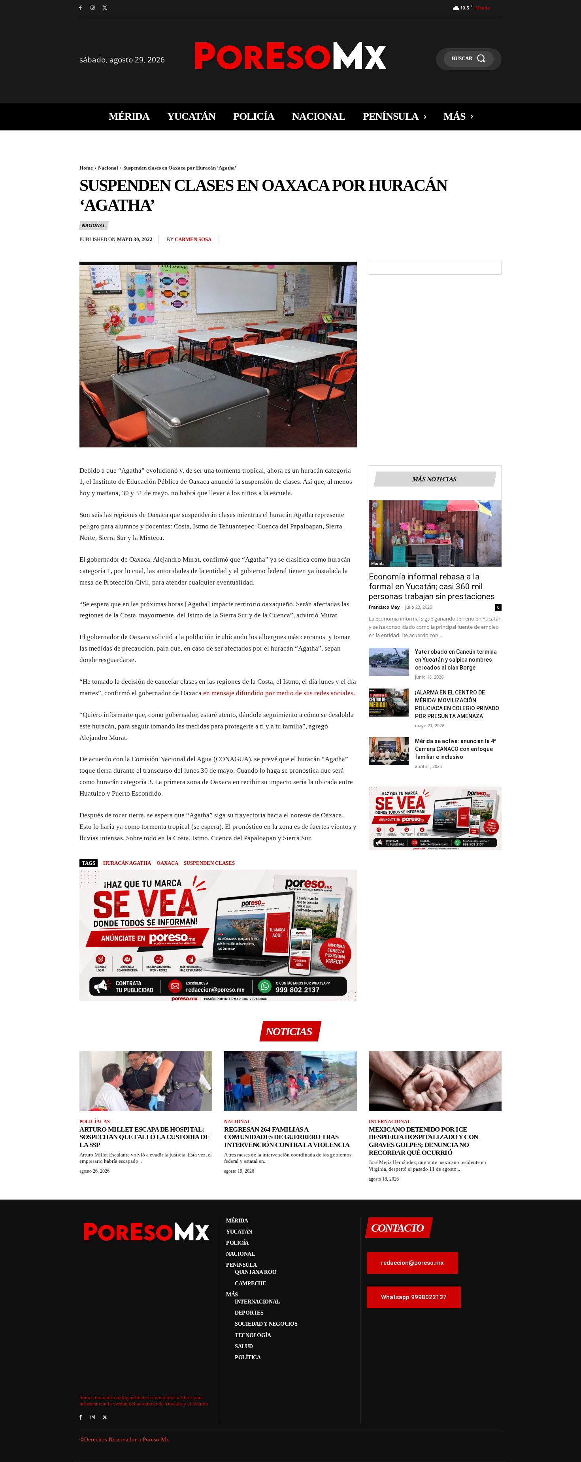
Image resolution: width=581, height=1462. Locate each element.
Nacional (108, 168)
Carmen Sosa (193, 239)
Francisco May (384, 607)
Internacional (390, 1121)
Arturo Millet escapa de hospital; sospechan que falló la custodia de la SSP (144, 1137)
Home (86, 168)
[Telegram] (494, 241)
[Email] (475, 241)
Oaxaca (167, 863)
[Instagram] (93, 8)
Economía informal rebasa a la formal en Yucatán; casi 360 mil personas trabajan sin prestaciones (432, 586)
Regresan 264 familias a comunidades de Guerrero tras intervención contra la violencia (286, 1137)
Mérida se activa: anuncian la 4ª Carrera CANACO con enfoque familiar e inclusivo (455, 749)
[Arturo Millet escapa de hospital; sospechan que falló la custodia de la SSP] (145, 1081)
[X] (105, 8)
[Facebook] (80, 8)
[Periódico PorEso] (290, 55)
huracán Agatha (127, 863)
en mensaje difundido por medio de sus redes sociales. (279, 693)
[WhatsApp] (457, 241)
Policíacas (94, 1121)
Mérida (378, 563)
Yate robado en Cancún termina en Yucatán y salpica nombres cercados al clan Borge (456, 660)
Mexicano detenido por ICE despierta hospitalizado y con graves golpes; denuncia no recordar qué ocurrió (423, 1141)
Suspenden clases (209, 863)
